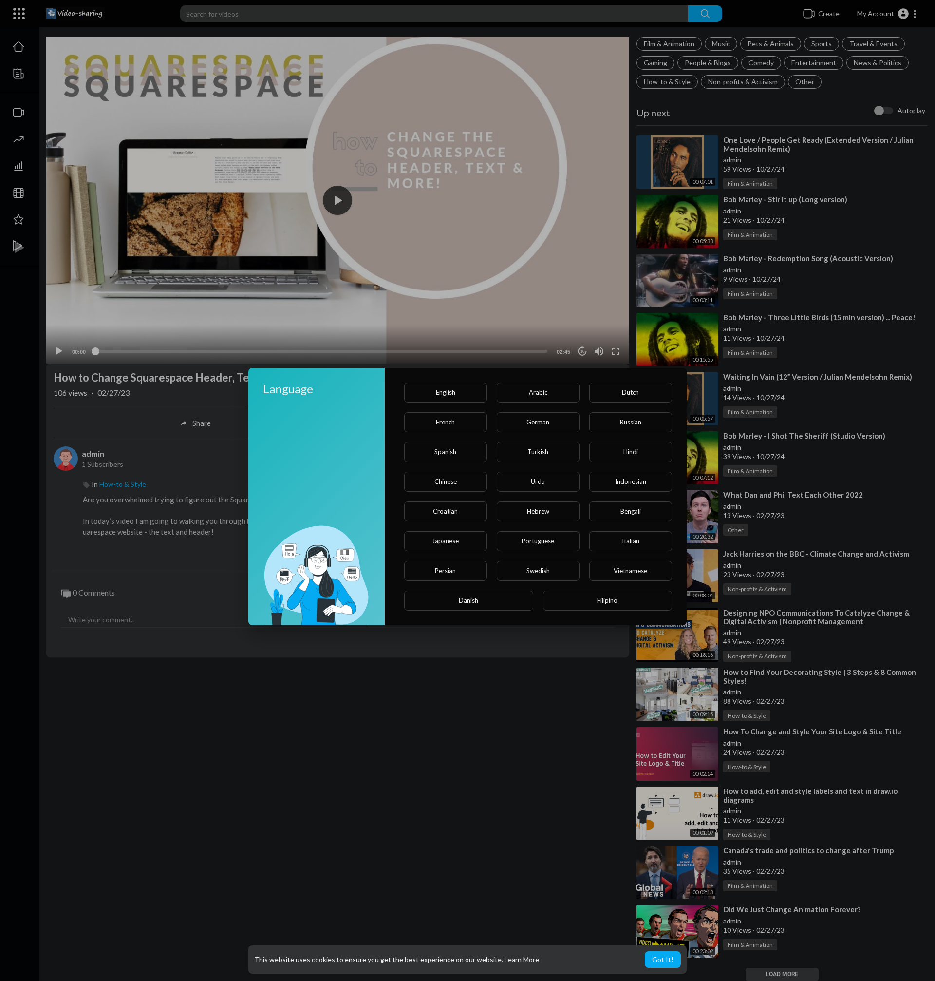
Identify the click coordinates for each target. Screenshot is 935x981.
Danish (468, 600)
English (445, 392)
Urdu (538, 481)
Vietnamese (630, 571)
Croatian (445, 511)
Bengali (630, 511)
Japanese (445, 541)
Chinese (445, 481)
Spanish (445, 452)
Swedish (538, 571)
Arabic (538, 392)
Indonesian (630, 481)
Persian (445, 571)
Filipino (607, 600)
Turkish (537, 452)
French (445, 422)
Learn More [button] (522, 959)
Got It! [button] (662, 959)
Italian (630, 541)
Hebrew (538, 511)
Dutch (630, 392)
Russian (630, 422)
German (537, 422)
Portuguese (538, 541)
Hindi (630, 452)
